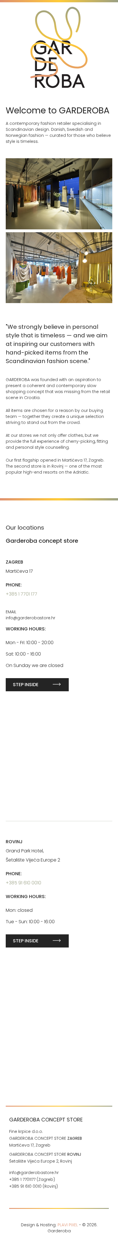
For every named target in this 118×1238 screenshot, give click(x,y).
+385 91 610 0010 (23, 883)
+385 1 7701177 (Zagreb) (32, 1179)
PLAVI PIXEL (68, 1225)
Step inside (25, 684)
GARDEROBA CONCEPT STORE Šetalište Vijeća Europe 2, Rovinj (45, 1157)
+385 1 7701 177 (21, 594)
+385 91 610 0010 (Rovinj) (34, 1186)
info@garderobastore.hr (34, 1172)
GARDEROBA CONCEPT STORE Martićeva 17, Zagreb (45, 1141)
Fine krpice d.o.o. (26, 1131)
